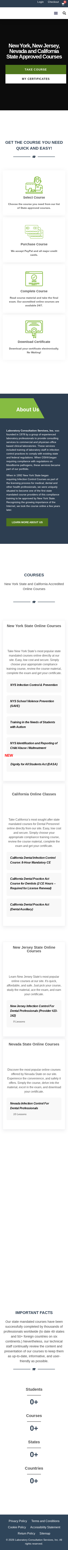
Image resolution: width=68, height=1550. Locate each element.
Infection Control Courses (31, 479)
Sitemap (45, 1533)
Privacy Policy (18, 1521)
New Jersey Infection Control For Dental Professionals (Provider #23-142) (33, 1011)
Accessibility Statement (45, 1527)
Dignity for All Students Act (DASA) (34, 764)
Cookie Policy (17, 1527)
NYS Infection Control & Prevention (34, 684)
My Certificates (36, 78)
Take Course (36, 69)
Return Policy (26, 1533)
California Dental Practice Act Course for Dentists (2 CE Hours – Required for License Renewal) (32, 883)
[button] (56, 13)
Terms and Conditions (45, 1521)
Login (40, 1)
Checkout (53, 1)
